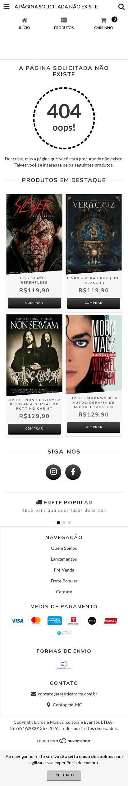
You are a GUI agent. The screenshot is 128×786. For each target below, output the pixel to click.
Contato (64, 591)
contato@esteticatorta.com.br (67, 693)
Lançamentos (64, 559)
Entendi (64, 775)
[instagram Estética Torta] (53, 472)
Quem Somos (64, 548)
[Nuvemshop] (64, 742)
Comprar (94, 302)
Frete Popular (64, 580)
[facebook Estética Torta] (73, 472)
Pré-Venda (64, 569)
